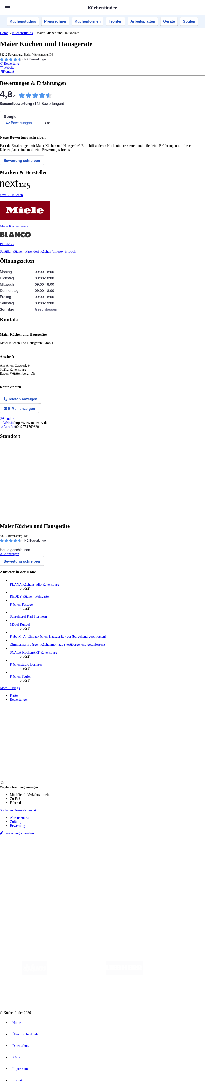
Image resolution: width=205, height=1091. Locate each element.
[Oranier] (173, 973)
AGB (16, 1057)
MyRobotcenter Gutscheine (155, 854)
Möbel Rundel (20, 624)
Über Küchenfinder (23, 876)
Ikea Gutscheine (34, 854)
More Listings (10, 688)
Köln (135, 850)
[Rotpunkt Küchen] (99, 993)
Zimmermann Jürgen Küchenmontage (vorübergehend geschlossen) (57, 644)
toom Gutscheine (106, 854)
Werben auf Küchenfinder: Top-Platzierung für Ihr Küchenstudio (56, 897)
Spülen (189, 21)
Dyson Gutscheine (84, 854)
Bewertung (17, 826)
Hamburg (43, 850)
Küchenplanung (21, 864)
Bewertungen (19, 699)
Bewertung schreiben (22, 160)
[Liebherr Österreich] (124, 973)
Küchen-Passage (21, 604)
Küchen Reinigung (23, 868)
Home (4, 33)
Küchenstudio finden (24, 842)
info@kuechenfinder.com (90, 914)
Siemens (165, 850)
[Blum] (35, 973)
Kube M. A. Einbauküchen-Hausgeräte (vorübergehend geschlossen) (58, 636)
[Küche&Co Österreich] (136, 993)
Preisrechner (55, 21)
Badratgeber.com (22, 884)
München (56, 850)
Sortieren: (18, 810)
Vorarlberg (70, 850)
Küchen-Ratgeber (22, 872)
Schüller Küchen (12, 251)
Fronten (115, 21)
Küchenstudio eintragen (26, 901)
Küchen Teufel (20, 676)
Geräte (169, 21)
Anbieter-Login (24, 905)
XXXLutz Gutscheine (58, 854)
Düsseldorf (111, 850)
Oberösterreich (86, 850)
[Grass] (76, 973)
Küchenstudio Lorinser (26, 664)
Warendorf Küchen (38, 251)
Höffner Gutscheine (184, 854)
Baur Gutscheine (128, 854)
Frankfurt (124, 850)
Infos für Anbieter (23, 893)
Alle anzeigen (9, 554)
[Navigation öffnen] (7, 7)
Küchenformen (88, 21)
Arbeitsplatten (142, 21)
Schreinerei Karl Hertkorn (28, 616)
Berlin (32, 850)
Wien (99, 850)
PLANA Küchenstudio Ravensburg (34, 584)
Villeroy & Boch (64, 251)
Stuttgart (144, 850)
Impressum (20, 1069)
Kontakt (18, 1080)
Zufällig (16, 822)
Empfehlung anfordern (26, 846)
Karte (14, 695)
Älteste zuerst (19, 818)
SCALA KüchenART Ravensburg (33, 652)
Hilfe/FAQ (17, 880)
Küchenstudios (23, 21)
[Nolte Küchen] (70, 993)
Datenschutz (21, 1046)
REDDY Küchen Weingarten (30, 596)
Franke (155, 850)
